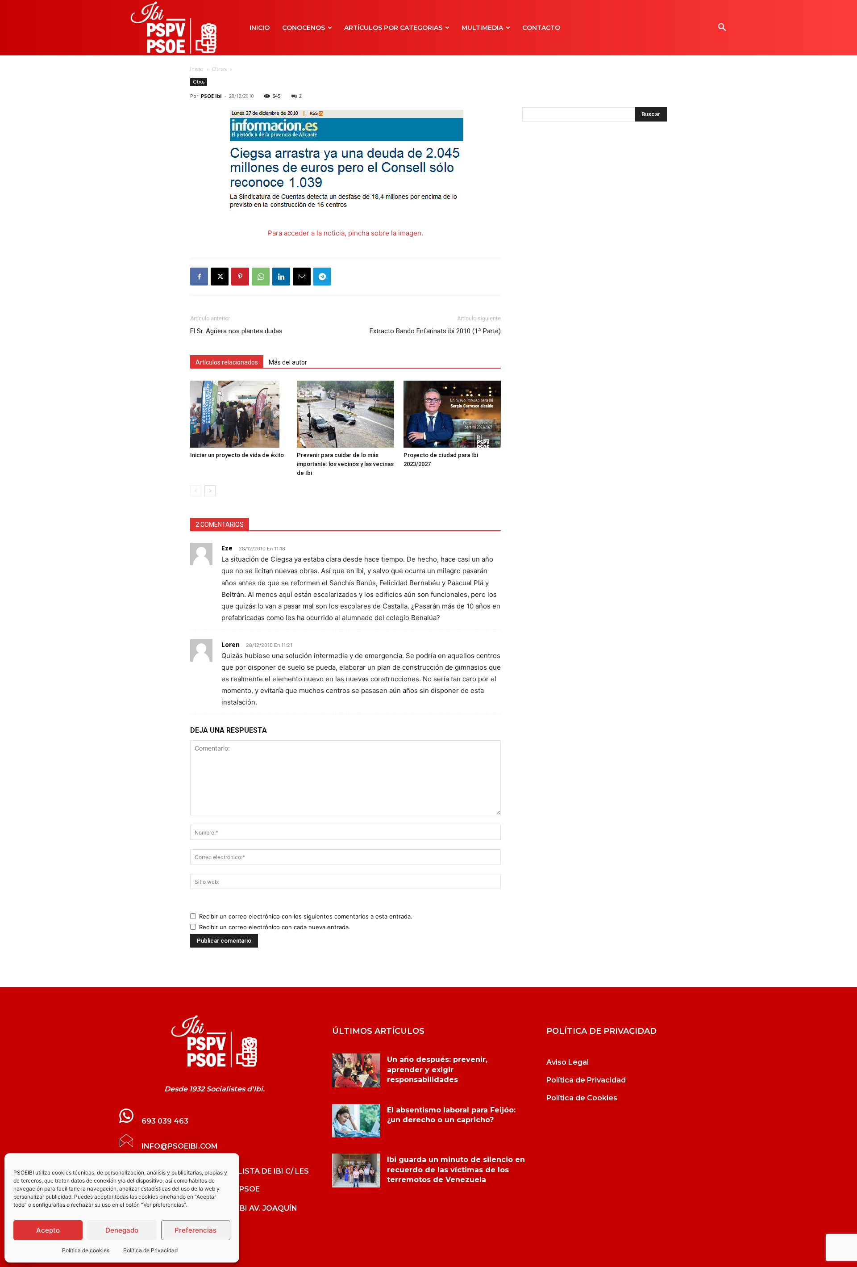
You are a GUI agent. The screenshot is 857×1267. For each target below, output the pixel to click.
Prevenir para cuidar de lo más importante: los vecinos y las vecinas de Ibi (345, 464)
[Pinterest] (240, 276)
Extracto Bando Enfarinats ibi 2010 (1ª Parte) (435, 331)
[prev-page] (195, 490)
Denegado (121, 1230)
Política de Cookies (581, 1098)
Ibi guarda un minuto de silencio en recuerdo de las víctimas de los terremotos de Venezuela (456, 1169)
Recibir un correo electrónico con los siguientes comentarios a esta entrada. (305, 916)
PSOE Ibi (211, 95)
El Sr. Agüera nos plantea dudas (236, 331)
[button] (722, 28)
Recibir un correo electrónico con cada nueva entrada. (274, 927)
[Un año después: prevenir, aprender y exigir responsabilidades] (356, 1070)
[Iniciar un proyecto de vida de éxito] (238, 414)
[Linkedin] (281, 276)
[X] (220, 276)
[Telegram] (322, 276)
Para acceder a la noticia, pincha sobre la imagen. (345, 233)
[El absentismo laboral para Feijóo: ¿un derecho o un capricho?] (356, 1121)
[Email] (302, 276)
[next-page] (210, 490)
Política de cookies (85, 1250)
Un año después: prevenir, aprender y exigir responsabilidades (437, 1069)
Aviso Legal (567, 1062)
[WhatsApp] (261, 276)
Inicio (197, 69)
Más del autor (288, 362)
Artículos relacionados (227, 362)
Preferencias (195, 1230)
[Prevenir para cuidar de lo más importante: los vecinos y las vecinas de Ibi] (345, 414)
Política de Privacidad (150, 1250)
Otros (219, 69)
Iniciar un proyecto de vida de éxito (237, 455)
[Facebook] (199, 276)
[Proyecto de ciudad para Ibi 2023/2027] (452, 414)
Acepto (48, 1230)
